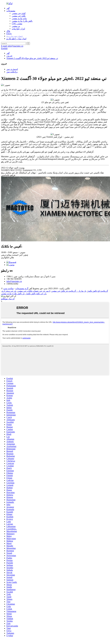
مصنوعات (10, 11)
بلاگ (8, 31)
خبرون (9, 56)
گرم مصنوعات (21, 288)
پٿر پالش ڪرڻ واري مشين (13, 293)
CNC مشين (17, 23)
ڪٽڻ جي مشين (18, 16)
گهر (8, 8)
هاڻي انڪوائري (7, 257)
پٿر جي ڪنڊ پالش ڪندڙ (36, 293)
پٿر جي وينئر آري (9, 291)
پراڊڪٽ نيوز (12, 72)
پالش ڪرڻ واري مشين (22, 21)
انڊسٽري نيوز (12, 69)
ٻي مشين (16, 26)
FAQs (9, 33)
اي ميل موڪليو (7, 299)
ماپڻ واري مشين (19, 18)
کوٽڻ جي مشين (19, 13)
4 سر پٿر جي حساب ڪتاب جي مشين (33, 291)
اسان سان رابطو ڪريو (16, 38)
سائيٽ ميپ (8, 288)
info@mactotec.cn (14, 281)
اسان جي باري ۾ (14, 36)
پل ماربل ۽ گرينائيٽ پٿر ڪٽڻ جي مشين (68, 291)
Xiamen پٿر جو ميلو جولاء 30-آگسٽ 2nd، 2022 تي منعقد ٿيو (32, 58)
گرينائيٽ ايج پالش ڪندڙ (97, 291)
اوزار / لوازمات (18, 28)
